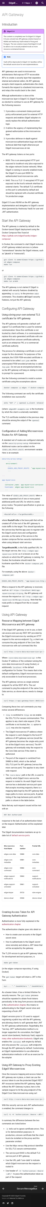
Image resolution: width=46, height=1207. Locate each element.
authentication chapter (11, 924)
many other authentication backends (17, 1038)
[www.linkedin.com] (12, 1203)
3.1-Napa (26, 3)
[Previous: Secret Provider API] (3, 1188)
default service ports (21, 835)
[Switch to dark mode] (36, 2)
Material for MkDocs (17, 1198)
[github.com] (3, 1203)
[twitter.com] (8, 1203)
